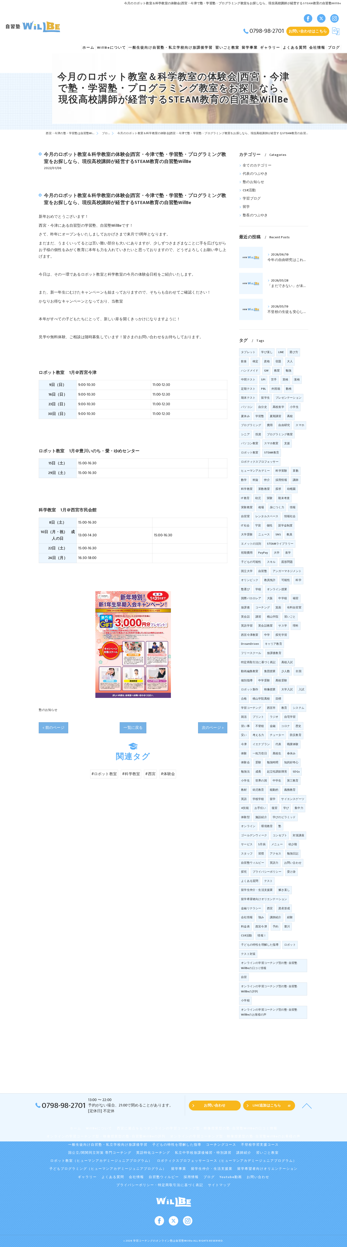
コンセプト (280, 835)
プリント (258, 716)
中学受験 (264, 680)
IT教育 (245, 498)
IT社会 (245, 525)
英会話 (245, 616)
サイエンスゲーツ (292, 799)
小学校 (245, 1000)
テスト (268, 881)
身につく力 (277, 507)
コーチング (262, 607)
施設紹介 (261, 817)
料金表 (245, 926)
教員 (289, 534)
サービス (247, 844)
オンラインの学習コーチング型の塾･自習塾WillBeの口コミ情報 (269, 965)
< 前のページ (53, 728)
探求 (278, 489)
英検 (285, 379)
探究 (244, 871)
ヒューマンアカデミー (255, 470)
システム (298, 707)
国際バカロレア (251, 598)
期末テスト (248, 397)
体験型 (245, 817)
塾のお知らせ (48, 710)
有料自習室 (294, 607)
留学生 (265, 397)
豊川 (287, 926)
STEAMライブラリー (280, 543)
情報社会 (290, 516)
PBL (263, 388)
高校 (290, 416)
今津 (244, 744)
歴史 (298, 726)
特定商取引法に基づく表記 (258, 662)
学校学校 (258, 799)
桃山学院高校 (261, 698)
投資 (258, 434)
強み (261, 917)
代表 (278, 744)
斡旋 (255, 480)
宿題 (278, 361)
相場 (261, 507)
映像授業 (270, 689)
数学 (244, 480)
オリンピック (249, 580)
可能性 (285, 580)
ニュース (264, 534)
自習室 (245, 516)
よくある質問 (249, 881)
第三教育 (293, 780)
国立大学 (247, 571)
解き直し (284, 890)
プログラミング (251, 425)
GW (266, 370)
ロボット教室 (249, 452)
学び (286, 808)
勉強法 (245, 771)
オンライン (248, 826)
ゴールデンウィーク (254, 835)
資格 (267, 361)
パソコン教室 (249, 443)
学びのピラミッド (284, 817)
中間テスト (248, 379)
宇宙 (258, 525)
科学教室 (247, 489)
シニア (245, 434)
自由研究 (284, 425)
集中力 (299, 808)
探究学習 (281, 634)
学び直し (267, 352)
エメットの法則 (251, 543)
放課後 (245, 607)
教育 (284, 707)
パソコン (247, 407)
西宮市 (271, 707)
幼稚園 (291, 489)
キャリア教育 (273, 643)
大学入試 (287, 689)
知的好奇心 (291, 762)
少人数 (285, 671)
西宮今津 (261, 926)
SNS (278, 534)
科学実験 (281, 470)
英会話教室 (265, 625)
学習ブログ (252, 198)
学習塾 (259, 416)
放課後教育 (274, 653)
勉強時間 (273, 762)
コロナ (285, 726)
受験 (258, 762)
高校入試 (287, 662)
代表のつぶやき (255, 174)
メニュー (277, 844)
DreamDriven (250, 643)
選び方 (293, 352)
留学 (246, 207)
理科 (295, 625)
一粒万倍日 (260, 753)
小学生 (245, 780)
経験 (290, 917)
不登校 (259, 726)
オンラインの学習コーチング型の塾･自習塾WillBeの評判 (269, 989)
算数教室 (264, 489)
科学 (298, 580)
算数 (295, 470)
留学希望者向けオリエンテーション (264, 899)
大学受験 (247, 534)
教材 (244, 789)
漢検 (297, 379)
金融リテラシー (251, 908)
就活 (244, 716)
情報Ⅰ (262, 935)
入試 (301, 689)
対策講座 (298, 835)
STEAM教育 (271, 452)
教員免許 (270, 580)
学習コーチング (251, 707)
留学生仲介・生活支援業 (257, 890)
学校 (258, 589)
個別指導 (247, 680)
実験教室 (247, 507)
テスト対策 (248, 954)
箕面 (278, 607)
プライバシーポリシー (267, 871)
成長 (258, 771)
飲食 (244, 361)
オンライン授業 (277, 589)
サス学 (282, 625)
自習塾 (262, 571)
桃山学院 (273, 616)
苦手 (274, 379)
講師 (295, 480)
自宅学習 (290, 716)
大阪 (270, 598)
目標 (278, 698)
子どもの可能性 (251, 561)
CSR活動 (249, 190)
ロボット (290, 944)
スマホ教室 (271, 443)
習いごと (290, 616)
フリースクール (251, 653)
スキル (271, 561)
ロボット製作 (249, 689)
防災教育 (295, 735)
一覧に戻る (133, 728)
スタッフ (247, 853)
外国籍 (275, 388)
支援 (287, 443)
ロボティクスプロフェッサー (260, 461)
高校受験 (281, 680)
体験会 (245, 762)
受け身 (291, 871)
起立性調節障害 (277, 771)
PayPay (263, 552)
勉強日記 (293, 853)
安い (244, 735)
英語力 (274, 862)
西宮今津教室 (249, 634)
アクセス (275, 853)
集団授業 (270, 671)
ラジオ (274, 716)
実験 (269, 498)
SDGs (296, 771)
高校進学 (278, 407)
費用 (270, 425)
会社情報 (247, 917)
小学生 (294, 407)
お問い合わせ (292, 862)
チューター (277, 735)
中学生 (277, 780)
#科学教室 (131, 774)
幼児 (258, 498)
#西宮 (150, 774)
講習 (258, 616)
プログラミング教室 (280, 434)
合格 (244, 698)
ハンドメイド (249, 370)
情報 (293, 507)
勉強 (288, 370)
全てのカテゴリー (257, 165)
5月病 (262, 844)
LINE (281, 352)
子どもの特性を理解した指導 (260, 944)
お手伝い (260, 808)
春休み (291, 753)
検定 (255, 361)
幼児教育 (258, 789)
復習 (274, 808)
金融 (272, 726)
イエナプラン (261, 744)
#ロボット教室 (104, 774)
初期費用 (247, 552)
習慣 (261, 853)
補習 (295, 598)
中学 (267, 634)
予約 (275, 926)
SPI (263, 379)
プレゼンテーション (288, 397)
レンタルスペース (267, 516)
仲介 (267, 480)
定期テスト (248, 388)
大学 (276, 552)
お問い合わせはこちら (308, 31)
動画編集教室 (249, 671)
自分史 (262, 407)
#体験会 (168, 774)
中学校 (282, 598)
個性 (269, 525)
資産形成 (284, 908)
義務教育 (290, 789)
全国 (298, 671)
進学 (288, 552)
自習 (244, 977)
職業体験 (293, 744)
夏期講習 (275, 416)
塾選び (245, 589)
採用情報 (281, 480)
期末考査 (284, 498)
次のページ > (213, 728)
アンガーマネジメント (287, 571)
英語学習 (247, 625)
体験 (244, 753)
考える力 (258, 735)
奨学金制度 (285, 525)
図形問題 (287, 561)
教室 (277, 370)
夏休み (245, 416)
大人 (290, 361)
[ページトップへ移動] (307, 1105)
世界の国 (261, 780)
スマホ (300, 425)
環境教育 (267, 826)
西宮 (270, 908)
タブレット (248, 352)
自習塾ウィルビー (252, 862)
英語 (244, 799)
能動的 (274, 789)
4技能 (245, 808)
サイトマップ (219, 1185)
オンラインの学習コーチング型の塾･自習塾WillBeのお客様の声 (269, 1012)
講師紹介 (275, 917)
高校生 (277, 753)
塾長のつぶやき (255, 215)
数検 (289, 388)
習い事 (245, 726)
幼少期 (292, 844)
